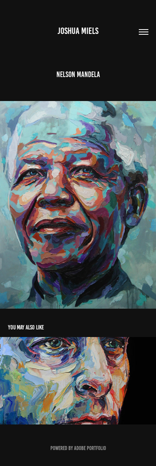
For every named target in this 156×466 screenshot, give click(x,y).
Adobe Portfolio (90, 448)
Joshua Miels (78, 31)
